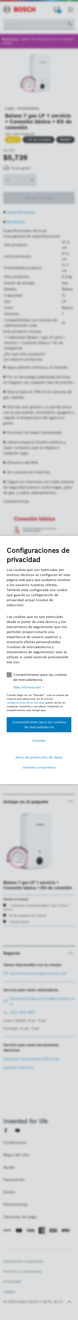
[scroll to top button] (69, 1301)
